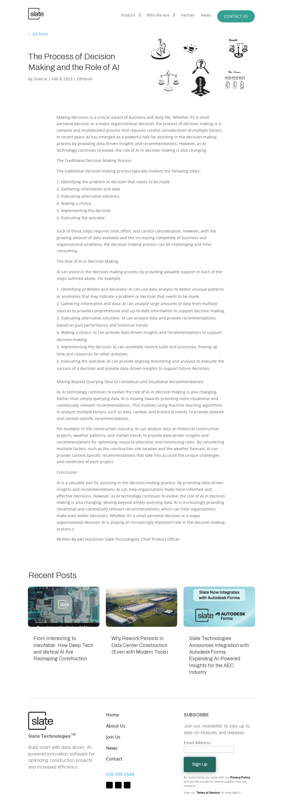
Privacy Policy (240, 777)
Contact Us (236, 16)
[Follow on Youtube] (127, 785)
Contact (114, 759)
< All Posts (38, 34)
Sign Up (200, 764)
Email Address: (197, 742)
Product (128, 15)
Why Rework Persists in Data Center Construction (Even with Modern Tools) (139, 645)
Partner (188, 15)
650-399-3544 (120, 774)
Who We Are (158, 15)
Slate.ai (40, 78)
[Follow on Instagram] (109, 785)
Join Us (113, 737)
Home (112, 715)
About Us (115, 726)
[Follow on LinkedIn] (118, 785)
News (206, 15)
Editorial (84, 78)
